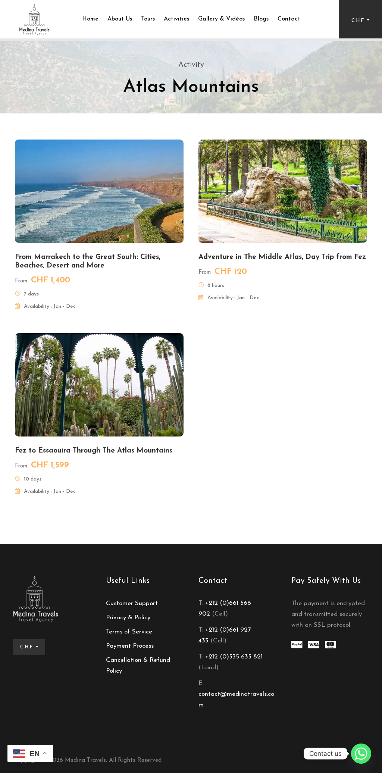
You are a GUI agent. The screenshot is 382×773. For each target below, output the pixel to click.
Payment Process (130, 646)
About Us (119, 19)
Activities (176, 19)
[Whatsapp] (361, 754)
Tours (148, 19)
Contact (289, 19)
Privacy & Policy (128, 617)
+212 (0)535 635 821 (233, 657)
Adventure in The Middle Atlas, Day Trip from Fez (282, 257)
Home (90, 19)
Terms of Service (129, 632)
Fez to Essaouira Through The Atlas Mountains (93, 450)
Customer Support (132, 603)
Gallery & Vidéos (221, 19)
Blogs (261, 19)
